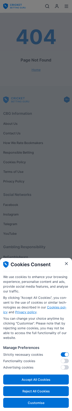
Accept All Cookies (36, 380)
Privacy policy (25, 312)
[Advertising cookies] (65, 367)
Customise (36, 403)
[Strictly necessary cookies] (65, 354)
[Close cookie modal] (66, 264)
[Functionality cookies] (65, 361)
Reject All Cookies (36, 391)
